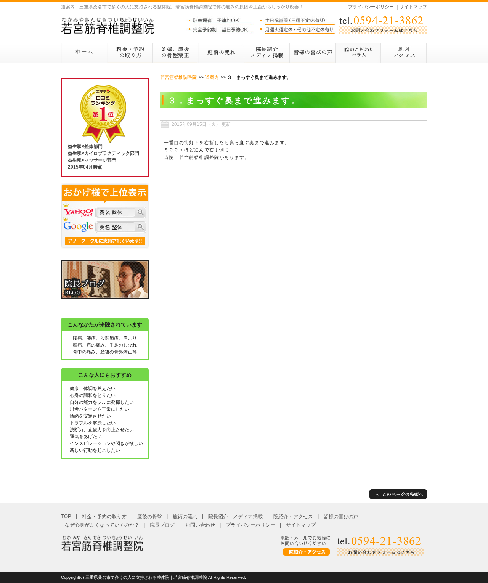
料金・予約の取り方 (104, 516)
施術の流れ (185, 516)
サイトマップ (413, 7)
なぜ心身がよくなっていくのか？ (102, 525)
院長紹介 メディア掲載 (235, 516)
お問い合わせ (200, 525)
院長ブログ (162, 525)
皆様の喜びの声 (341, 516)
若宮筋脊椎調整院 (178, 77)
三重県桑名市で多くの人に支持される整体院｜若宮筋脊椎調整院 (146, 577)
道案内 (212, 77)
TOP (66, 516)
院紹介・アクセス (293, 516)
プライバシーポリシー (371, 7)
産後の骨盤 (149, 516)
